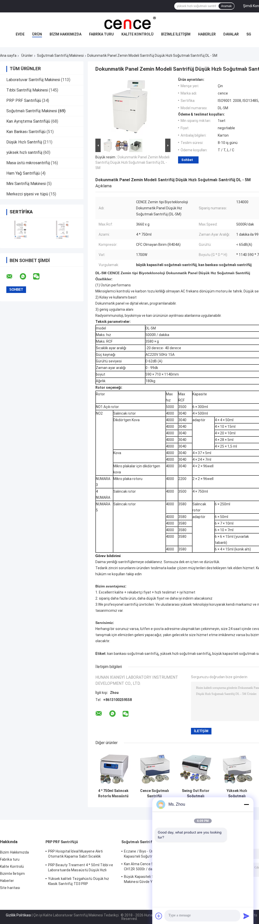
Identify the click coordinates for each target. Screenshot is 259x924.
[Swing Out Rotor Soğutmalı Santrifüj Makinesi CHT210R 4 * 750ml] (195, 768)
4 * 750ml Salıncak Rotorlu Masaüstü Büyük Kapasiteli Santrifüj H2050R (113, 793)
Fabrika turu (101, 34)
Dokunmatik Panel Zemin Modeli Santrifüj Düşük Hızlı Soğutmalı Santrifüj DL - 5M (132, 162)
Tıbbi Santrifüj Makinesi (27, 90)
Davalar (231, 34)
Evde (20, 34)
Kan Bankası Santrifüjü (26, 131)
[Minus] (246, 804)
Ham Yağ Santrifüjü (23, 173)
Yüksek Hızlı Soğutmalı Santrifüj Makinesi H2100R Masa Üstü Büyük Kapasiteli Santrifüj (237, 793)
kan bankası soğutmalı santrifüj (132, 654)
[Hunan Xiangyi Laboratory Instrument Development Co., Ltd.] (129, 22)
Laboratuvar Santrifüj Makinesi (33, 79)
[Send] (246, 915)
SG (248, 34)
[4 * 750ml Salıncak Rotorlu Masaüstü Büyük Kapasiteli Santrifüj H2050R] (113, 768)
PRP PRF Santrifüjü (23, 100)
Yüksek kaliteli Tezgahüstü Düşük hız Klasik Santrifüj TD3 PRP (78, 881)
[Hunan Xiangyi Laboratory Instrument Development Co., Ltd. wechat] (39, 276)
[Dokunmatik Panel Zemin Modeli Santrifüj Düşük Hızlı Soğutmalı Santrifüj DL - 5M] (130, 107)
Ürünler (27, 55)
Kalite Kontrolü (137, 34)
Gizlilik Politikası (18, 915)
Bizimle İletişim (175, 34)
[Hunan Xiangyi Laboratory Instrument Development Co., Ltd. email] (12, 276)
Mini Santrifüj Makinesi (26, 183)
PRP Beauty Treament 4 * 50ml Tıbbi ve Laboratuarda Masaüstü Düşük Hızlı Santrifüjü (80, 868)
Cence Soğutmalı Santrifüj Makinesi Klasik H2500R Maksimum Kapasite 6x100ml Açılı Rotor (154, 793)
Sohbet (187, 160)
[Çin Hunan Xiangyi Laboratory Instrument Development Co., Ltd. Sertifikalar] (21, 229)
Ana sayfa (8, 55)
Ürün (37, 34)
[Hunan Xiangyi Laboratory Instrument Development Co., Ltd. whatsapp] (26, 276)
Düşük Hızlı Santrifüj (24, 142)
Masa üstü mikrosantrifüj (28, 162)
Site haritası (10, 888)
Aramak (226, 6)
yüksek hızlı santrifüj (24, 152)
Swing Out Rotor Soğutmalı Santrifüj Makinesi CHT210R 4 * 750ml (195, 793)
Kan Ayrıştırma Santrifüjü (28, 121)
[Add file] (158, 915)
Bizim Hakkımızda (65, 34)
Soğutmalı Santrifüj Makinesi (60, 55)
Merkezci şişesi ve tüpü (27, 194)
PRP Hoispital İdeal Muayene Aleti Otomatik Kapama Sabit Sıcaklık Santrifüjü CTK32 (75, 854)
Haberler (207, 34)
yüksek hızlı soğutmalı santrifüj (185, 654)
